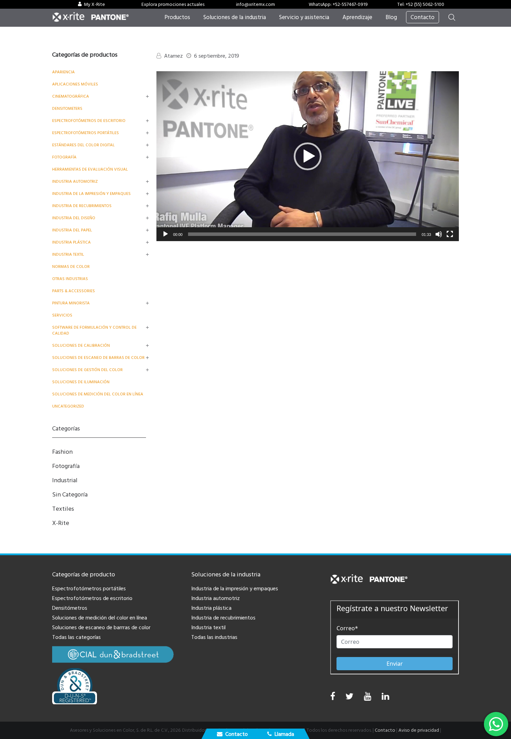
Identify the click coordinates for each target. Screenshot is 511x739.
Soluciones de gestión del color (87, 370)
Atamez (173, 56)
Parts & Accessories (73, 291)
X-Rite (60, 523)
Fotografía (64, 157)
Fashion (62, 451)
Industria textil (68, 254)
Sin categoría (70, 494)
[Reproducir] (165, 234)
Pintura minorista (71, 303)
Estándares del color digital (83, 145)
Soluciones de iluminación (81, 382)
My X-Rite (94, 4)
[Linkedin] (385, 698)
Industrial (65, 480)
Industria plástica (71, 242)
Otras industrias (70, 279)
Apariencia (63, 72)
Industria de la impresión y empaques (91, 194)
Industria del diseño (73, 218)
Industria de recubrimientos (82, 206)
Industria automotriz (215, 598)
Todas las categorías (76, 637)
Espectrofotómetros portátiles (85, 133)
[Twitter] (350, 698)
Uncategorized (68, 406)
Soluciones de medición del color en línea (97, 394)
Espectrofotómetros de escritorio (88, 121)
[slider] (302, 234)
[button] (308, 156)
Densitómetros (69, 608)
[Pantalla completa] (449, 234)
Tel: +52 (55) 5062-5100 (420, 4)
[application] (307, 156)
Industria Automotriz (75, 181)
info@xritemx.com (255, 4)
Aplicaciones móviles (75, 84)
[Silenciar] (438, 234)
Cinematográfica (70, 96)
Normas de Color (71, 267)
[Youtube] (367, 698)
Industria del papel (72, 230)
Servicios (62, 315)
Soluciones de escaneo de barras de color (98, 358)
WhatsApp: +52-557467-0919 (338, 4)
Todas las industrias (214, 637)
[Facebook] (332, 696)
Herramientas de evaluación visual (90, 169)
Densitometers (67, 109)
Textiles (63, 508)
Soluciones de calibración (81, 345)
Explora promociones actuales (172, 4)
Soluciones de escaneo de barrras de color (101, 627)
